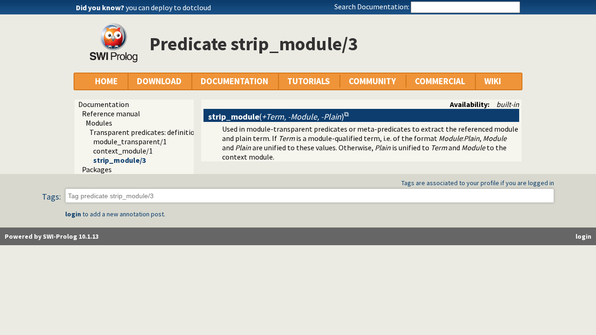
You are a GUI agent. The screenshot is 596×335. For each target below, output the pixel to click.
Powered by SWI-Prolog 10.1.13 (52, 236)
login (73, 214)
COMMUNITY (372, 81)
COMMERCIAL (440, 81)
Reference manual (111, 113)
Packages (97, 169)
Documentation (103, 104)
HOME (106, 81)
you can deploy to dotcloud (168, 7)
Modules (99, 122)
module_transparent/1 (130, 141)
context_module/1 (123, 150)
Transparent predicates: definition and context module (176, 132)
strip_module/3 (119, 160)
